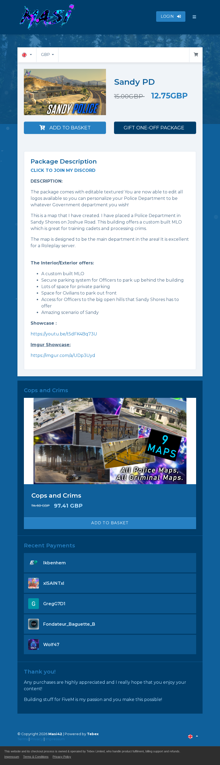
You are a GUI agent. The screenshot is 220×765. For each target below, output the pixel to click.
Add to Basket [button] (110, 522)
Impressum (55, 739)
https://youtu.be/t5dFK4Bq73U (64, 334)
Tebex (93, 734)
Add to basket (70, 128)
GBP (46, 54)
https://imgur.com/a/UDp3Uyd (63, 355)
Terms (22, 739)
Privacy (36, 739)
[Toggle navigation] (194, 17)
